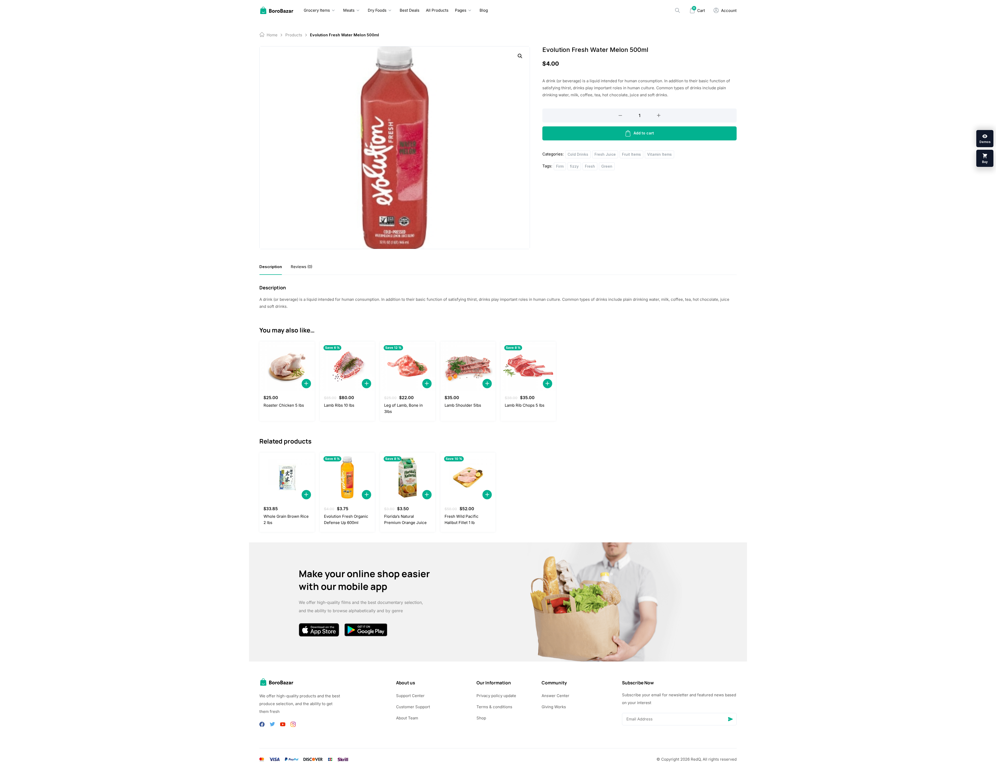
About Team (407, 718)
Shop (481, 718)
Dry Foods (377, 10)
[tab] (270, 266)
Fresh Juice (605, 154)
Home (272, 34)
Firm (560, 166)
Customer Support (413, 706)
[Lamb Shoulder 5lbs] (468, 366)
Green (606, 166)
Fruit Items (631, 154)
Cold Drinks (578, 154)
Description (270, 266)
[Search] (677, 10)
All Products (437, 10)
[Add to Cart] (306, 383)
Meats (349, 10)
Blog (484, 10)
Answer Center (555, 695)
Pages (460, 10)
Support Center (410, 695)
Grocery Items (317, 10)
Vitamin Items (659, 154)
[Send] (730, 719)
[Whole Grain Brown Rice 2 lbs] (287, 477)
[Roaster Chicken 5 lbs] (287, 366)
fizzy (574, 166)
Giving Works (554, 706)
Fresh (590, 166)
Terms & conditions (494, 706)
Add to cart (644, 133)
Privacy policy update (496, 695)
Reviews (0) (301, 266)
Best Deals (409, 10)
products (293, 34)
